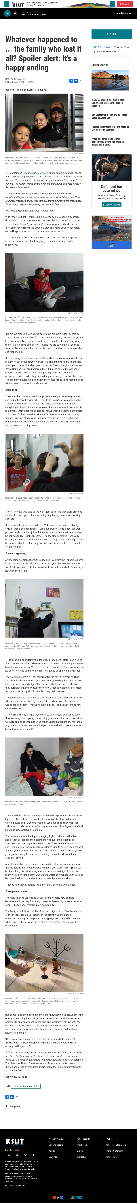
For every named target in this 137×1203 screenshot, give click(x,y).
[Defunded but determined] (112, 167)
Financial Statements (114, 1151)
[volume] (15, 13)
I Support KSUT (111, 204)
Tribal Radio (82, 1145)
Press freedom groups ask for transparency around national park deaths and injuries (108, 141)
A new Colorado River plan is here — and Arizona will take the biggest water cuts (109, 102)
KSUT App (53, 1157)
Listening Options (56, 1145)
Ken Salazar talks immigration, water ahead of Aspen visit (109, 116)
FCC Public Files (112, 1139)
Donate (126, 4)
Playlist (52, 1151)
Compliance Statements (116, 1145)
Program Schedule (56, 1139)
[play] (7, 13)
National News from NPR (26, 1086)
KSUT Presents (83, 1139)
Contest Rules (111, 1157)
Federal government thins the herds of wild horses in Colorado (110, 128)
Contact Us (81, 1157)
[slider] (19, 13)
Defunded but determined (111, 189)
